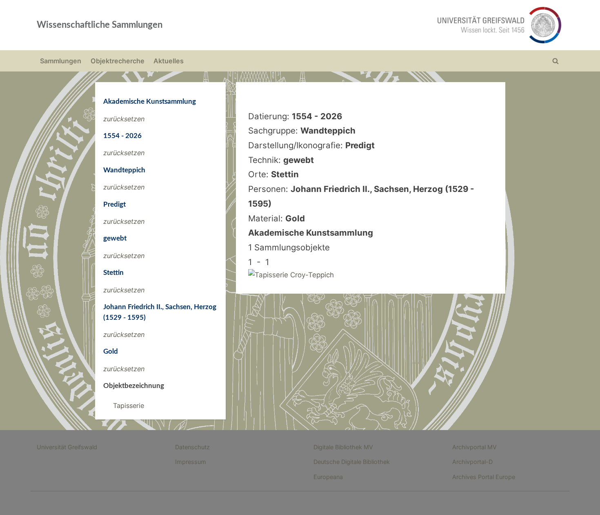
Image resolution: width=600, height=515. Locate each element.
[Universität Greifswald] (416, 25)
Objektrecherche (117, 61)
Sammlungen (60, 61)
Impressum (190, 461)
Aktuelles (168, 61)
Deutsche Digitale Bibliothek (351, 461)
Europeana (328, 476)
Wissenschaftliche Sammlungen (99, 24)
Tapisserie (128, 405)
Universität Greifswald (67, 447)
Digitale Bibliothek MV (343, 447)
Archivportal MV (474, 447)
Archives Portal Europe (483, 476)
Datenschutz (192, 447)
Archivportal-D (472, 461)
